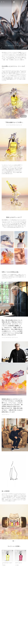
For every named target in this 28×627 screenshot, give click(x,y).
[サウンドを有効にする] (26, 48)
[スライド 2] (15, 541)
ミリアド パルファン (18, 562)
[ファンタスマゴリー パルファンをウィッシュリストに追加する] (12, 550)
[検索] (4, 2)
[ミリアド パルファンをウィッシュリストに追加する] (25, 550)
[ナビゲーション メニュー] (2, 2)
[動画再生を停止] (2, 48)
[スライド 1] (13, 541)
